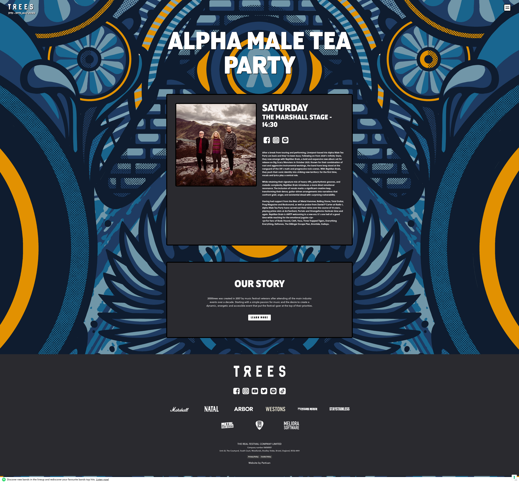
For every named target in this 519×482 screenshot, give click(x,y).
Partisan (266, 463)
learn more (259, 317)
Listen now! (102, 479)
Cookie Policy (266, 457)
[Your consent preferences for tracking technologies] (514, 477)
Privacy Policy (253, 457)
